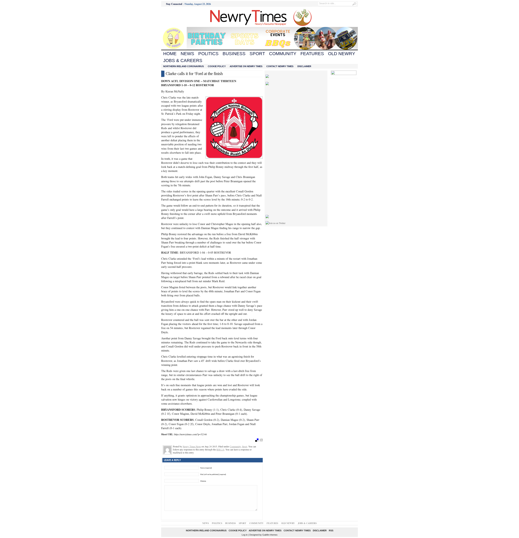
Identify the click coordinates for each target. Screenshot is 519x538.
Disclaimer (304, 66)
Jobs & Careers (182, 60)
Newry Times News (192, 446)
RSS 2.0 (220, 449)
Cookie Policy (217, 66)
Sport (257, 53)
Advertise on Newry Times (246, 66)
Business (234, 53)
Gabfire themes (270, 535)
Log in (245, 535)
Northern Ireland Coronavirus (183, 66)
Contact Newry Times (279, 66)
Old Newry (341, 53)
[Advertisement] (183, 17)
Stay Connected (174, 4)
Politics (208, 53)
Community (282, 53)
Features (312, 53)
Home (170, 53)
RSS (331, 530)
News (187, 53)
